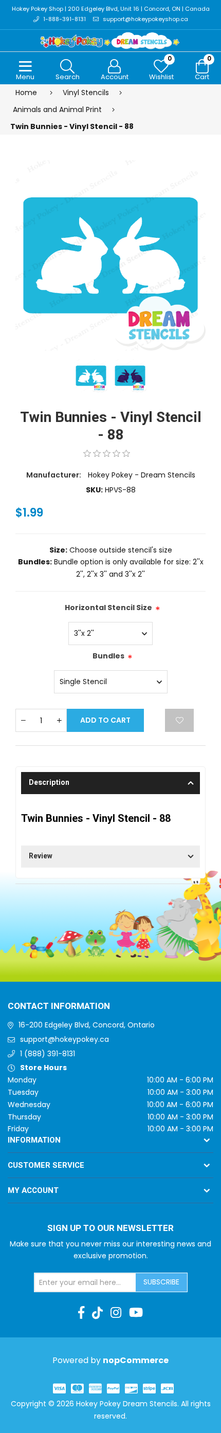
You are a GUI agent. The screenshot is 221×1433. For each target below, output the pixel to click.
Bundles (108, 656)
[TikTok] (97, 1313)
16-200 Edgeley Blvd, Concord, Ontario (87, 1025)
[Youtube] (136, 1313)
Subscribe (161, 1282)
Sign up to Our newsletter (110, 1228)
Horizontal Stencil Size (108, 607)
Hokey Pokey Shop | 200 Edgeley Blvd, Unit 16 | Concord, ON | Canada (111, 9)
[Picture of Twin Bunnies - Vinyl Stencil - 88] (110, 255)
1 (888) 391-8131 (47, 1054)
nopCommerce (136, 1360)
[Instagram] (115, 1313)
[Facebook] (81, 1313)
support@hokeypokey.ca (64, 1039)
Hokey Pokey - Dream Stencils (141, 475)
